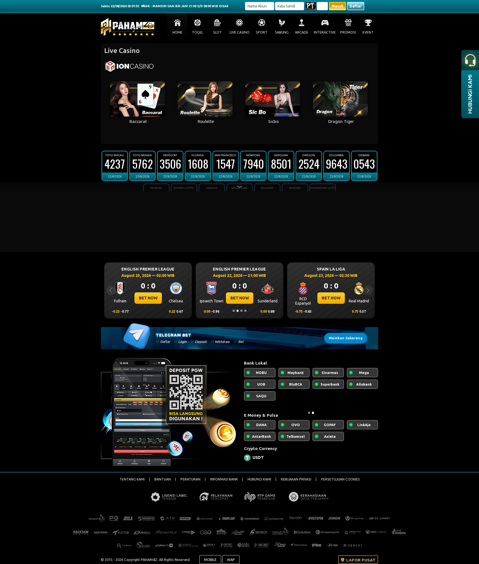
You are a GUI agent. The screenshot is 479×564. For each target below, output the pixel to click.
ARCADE (301, 32)
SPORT (261, 32)
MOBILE (210, 560)
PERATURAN (190, 479)
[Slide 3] (241, 311)
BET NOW (148, 298)
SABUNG (282, 32)
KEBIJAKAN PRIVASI (296, 479)
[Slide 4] (245, 311)
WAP (231, 560)
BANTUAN (162, 479)
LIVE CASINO (239, 32)
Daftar (356, 6)
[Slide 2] (237, 311)
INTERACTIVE (325, 32)
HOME (177, 32)
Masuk (337, 6)
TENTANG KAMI (132, 479)
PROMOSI (348, 32)
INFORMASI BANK (224, 479)
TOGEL (197, 32)
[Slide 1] (234, 311)
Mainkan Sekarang (346, 338)
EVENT (368, 32)
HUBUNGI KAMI (259, 479)
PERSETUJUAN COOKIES (340, 479)
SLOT (217, 32)
